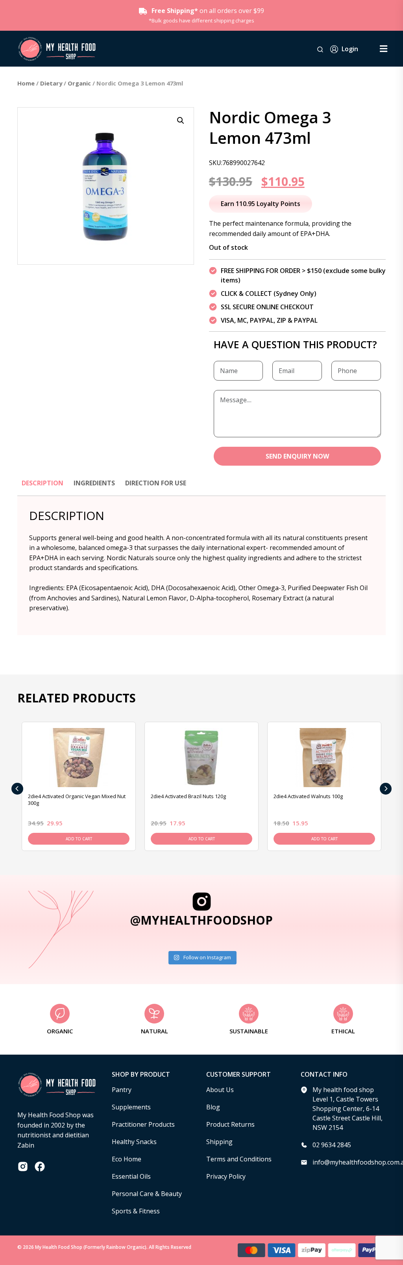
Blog (213, 1107)
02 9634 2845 (331, 1145)
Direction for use (155, 483)
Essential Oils (131, 1176)
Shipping (219, 1141)
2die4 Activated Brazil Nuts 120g (188, 796)
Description (42, 483)
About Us (220, 1089)
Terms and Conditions (239, 1159)
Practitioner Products (143, 1124)
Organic (79, 83)
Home (26, 83)
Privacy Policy (226, 1176)
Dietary (51, 83)
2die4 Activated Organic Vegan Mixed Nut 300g (77, 799)
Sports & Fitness (136, 1211)
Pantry (121, 1089)
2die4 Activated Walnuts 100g (308, 796)
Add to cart (79, 838)
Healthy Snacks (134, 1141)
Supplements (131, 1107)
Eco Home (126, 1159)
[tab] (42, 487)
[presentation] (17, 789)
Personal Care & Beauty (147, 1193)
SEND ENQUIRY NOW (297, 456)
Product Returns (230, 1124)
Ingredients (94, 483)
